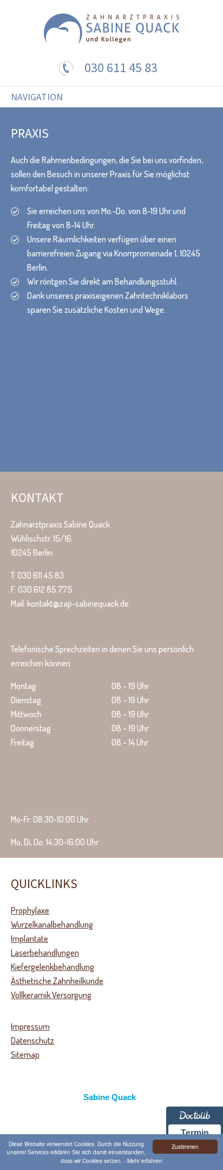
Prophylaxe (30, 910)
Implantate (29, 938)
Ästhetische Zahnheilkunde (57, 980)
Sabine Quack (109, 1097)
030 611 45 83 (121, 67)
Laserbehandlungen (45, 952)
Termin (195, 1132)
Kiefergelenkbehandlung (52, 966)
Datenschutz (32, 1040)
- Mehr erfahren (143, 1160)
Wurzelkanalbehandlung (52, 924)
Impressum (30, 1026)
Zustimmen (185, 1146)
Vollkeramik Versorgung (51, 994)
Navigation (37, 97)
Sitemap (25, 1054)
